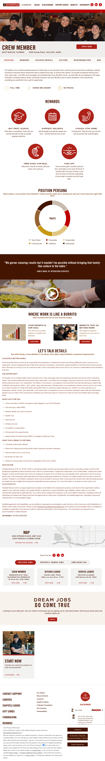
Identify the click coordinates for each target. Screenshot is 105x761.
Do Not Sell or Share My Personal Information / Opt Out (77, 737)
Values (37, 5)
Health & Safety (43, 702)
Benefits (74, 5)
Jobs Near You (79, 562)
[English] (101, 11)
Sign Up (53, 619)
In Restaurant (47, 5)
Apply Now (87, 46)
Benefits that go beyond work (89, 326)
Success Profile (44, 60)
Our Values (41, 693)
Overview (9, 60)
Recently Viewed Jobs (52, 562)
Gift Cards (9, 711)
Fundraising (10, 717)
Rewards (24, 60)
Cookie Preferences (77, 744)
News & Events (42, 696)
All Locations (41, 708)
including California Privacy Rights (31, 753)
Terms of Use (30, 755)
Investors (40, 699)
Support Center (61, 5)
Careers (26, 5)
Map (99, 60)
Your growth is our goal (37, 326)
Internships (85, 5)
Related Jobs (25, 562)
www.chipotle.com (9, 484)
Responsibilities (82, 60)
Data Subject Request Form (12, 733)
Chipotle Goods (11, 705)
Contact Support (12, 693)
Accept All (77, 730)
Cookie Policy (36, 750)
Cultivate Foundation (44, 705)
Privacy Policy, (13, 753)
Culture (63, 60)
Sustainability (42, 711)
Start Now (13, 661)
